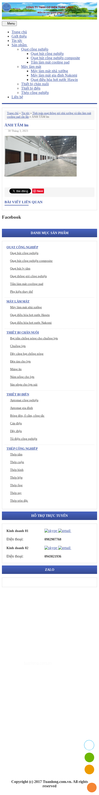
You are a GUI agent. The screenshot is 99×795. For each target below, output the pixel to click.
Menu (10, 23)
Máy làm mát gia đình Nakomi (54, 75)
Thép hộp (16, 477)
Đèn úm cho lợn (20, 361)
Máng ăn (16, 369)
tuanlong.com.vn (38, 663)
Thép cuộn (17, 462)
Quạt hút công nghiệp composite (55, 58)
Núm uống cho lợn (22, 377)
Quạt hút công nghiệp (47, 54)
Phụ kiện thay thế (21, 291)
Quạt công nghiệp (34, 49)
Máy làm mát (31, 67)
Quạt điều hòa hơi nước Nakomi (31, 322)
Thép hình (17, 470)
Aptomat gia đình (21, 408)
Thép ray (16, 493)
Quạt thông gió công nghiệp (28, 276)
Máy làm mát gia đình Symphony (47, 709)
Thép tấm (16, 454)
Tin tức (17, 41)
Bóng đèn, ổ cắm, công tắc (27, 415)
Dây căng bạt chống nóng (26, 353)
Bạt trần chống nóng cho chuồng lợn (34, 338)
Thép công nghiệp (35, 93)
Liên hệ (17, 97)
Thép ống (16, 485)
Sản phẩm (20, 45)
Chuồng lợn (18, 346)
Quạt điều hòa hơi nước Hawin (54, 80)
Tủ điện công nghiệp (23, 438)
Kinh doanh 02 (17, 548)
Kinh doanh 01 (17, 531)
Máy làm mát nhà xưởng (49, 71)
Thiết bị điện (30, 88)
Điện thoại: (14, 539)
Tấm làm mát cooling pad (50, 62)
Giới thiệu (19, 36)
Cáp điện (16, 423)
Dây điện (16, 431)
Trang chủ (19, 32)
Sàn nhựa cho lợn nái (23, 384)
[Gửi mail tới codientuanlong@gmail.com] (74, 530)
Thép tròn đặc (19, 500)
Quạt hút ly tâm (20, 268)
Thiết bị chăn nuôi (35, 84)
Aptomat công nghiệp (24, 400)
